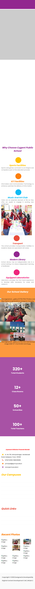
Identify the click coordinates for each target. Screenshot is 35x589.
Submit (9, 39)
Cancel (26, 40)
